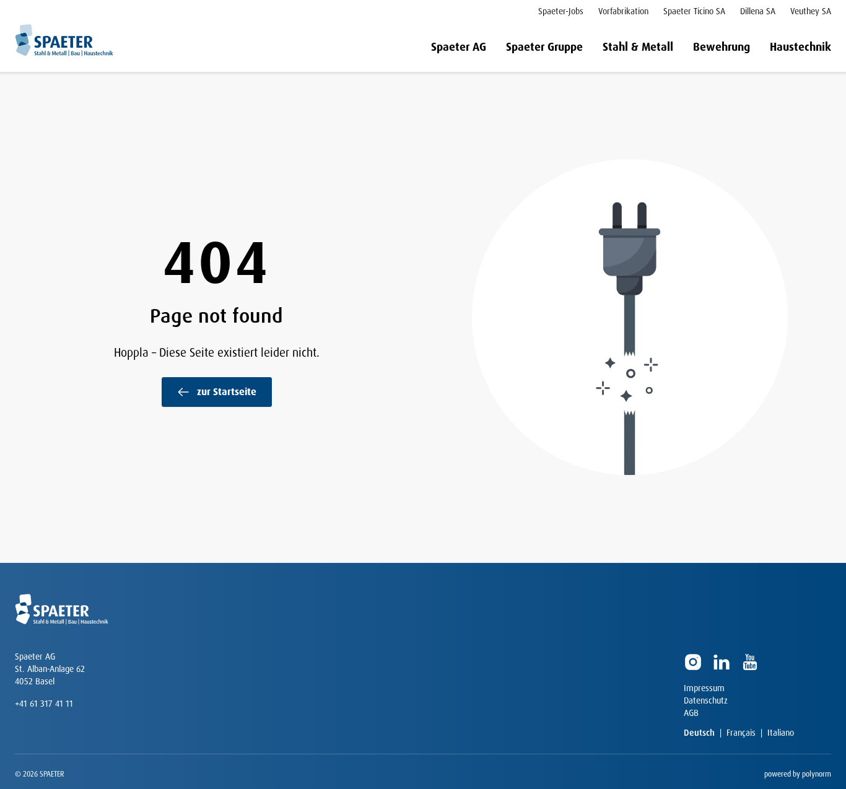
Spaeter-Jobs (560, 11)
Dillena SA (757, 11)
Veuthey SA (810, 11)
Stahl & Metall (638, 47)
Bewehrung (721, 47)
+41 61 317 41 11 (44, 703)
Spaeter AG (458, 47)
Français (741, 732)
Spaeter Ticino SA (694, 11)
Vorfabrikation (623, 11)
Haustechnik (800, 47)
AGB (691, 712)
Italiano (780, 732)
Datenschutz (706, 700)
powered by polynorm (797, 774)
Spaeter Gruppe (544, 47)
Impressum (704, 688)
